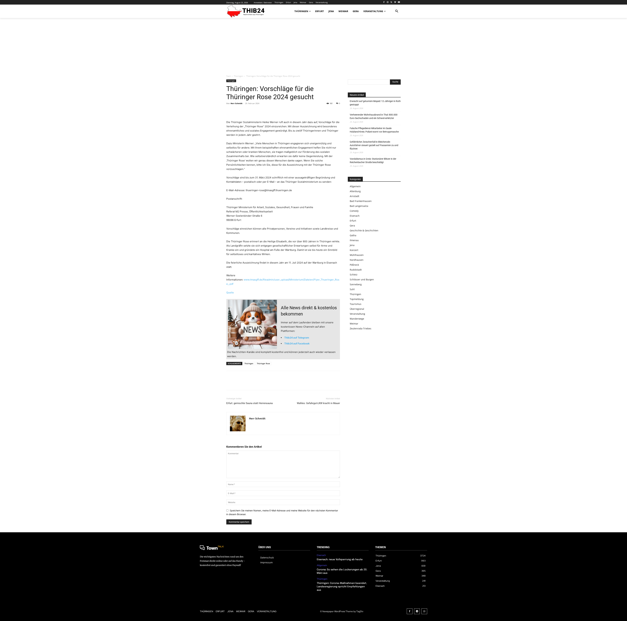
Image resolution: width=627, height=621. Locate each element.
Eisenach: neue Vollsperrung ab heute (340, 559)
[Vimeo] (395, 2)
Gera (352, 225)
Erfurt (353, 220)
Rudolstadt (356, 269)
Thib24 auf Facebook (297, 343)
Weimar (354, 323)
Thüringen (238, 76)
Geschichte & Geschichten (364, 230)
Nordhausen (356, 259)
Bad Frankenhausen (361, 201)
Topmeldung (357, 299)
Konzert (354, 250)
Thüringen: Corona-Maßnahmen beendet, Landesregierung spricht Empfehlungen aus (342, 586)
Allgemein (355, 186)
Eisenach (355, 215)
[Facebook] (384, 2)
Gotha (353, 235)
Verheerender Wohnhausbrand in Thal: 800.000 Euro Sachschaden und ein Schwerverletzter (373, 116)
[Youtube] (399, 2)
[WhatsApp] (252, 111)
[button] (397, 11)
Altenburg (355, 191)
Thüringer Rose (263, 363)
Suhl (352, 289)
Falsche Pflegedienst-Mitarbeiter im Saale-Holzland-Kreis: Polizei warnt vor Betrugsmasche (374, 130)
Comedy (354, 210)
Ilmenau (354, 240)
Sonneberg (356, 284)
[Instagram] (388, 2)
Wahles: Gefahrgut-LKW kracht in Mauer (318, 403)
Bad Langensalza (359, 205)
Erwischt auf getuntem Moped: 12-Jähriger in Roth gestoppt (375, 103)
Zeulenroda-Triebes (360, 328)
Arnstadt (354, 196)
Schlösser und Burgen (362, 279)
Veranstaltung (357, 313)
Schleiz (353, 274)
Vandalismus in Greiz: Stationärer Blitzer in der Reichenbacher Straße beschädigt (373, 160)
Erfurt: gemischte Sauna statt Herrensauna (249, 403)
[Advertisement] (313, 46)
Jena (352, 245)
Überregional (357, 308)
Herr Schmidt (236, 103)
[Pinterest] (244, 111)
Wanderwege (357, 318)
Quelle (230, 292)
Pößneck (354, 264)
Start (228, 76)
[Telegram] (417, 611)
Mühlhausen (357, 255)
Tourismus (355, 304)
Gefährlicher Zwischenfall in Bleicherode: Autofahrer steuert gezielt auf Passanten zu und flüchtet (374, 145)
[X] (391, 2)
